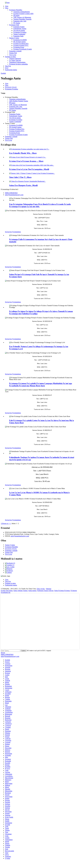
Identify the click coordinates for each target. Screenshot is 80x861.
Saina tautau (32, 590)
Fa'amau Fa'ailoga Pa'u (20, 43)
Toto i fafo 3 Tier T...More (20, 177)
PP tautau (16, 15)
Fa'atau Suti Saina (7, 590)
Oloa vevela (41, 589)
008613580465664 (7, 654)
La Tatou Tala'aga (15, 60)
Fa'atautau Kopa (18, 47)
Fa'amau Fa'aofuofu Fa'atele (22, 49)
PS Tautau (16, 23)
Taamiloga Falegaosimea (17, 62)
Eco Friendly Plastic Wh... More (23, 153)
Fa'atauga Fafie (14, 25)
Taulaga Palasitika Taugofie (22, 19)
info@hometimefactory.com (20, 536)
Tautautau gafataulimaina (21, 12)
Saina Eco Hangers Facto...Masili (23, 185)
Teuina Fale (13, 53)
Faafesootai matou (11, 70)
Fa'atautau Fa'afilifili (20, 40)
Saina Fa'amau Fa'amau (62, 590)
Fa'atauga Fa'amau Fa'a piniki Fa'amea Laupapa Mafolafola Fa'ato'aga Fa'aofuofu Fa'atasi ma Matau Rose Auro (40, 384)
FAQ (6, 68)
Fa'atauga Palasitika (15, 10)
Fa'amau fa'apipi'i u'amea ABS (23, 13)
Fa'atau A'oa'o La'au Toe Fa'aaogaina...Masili (29, 169)
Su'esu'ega (8, 232)
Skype (3, 653)
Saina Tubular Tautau (20, 590)
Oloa (6, 8)
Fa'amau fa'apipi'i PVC (21, 45)
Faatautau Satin (18, 36)
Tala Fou (8, 66)
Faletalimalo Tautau (19, 28)
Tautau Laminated (19, 34)
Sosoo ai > (5, 523)
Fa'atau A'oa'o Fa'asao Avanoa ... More (26, 161)
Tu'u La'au (12, 55)
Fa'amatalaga (16, 232)
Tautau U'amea (14, 38)
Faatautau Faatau (18, 27)
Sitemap (48, 589)
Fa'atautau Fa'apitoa (19, 32)
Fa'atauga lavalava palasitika (18, 64)
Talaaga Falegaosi (15, 58)
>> (10, 523)
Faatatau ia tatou (10, 57)
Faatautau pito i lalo (19, 21)
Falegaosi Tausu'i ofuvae (45, 590)
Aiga (6, 6)
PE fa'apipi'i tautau (19, 42)
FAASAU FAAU (11, 87)
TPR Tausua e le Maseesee (22, 17)
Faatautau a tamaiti (15, 51)
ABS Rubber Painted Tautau (18, 101)
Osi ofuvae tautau (19, 30)
